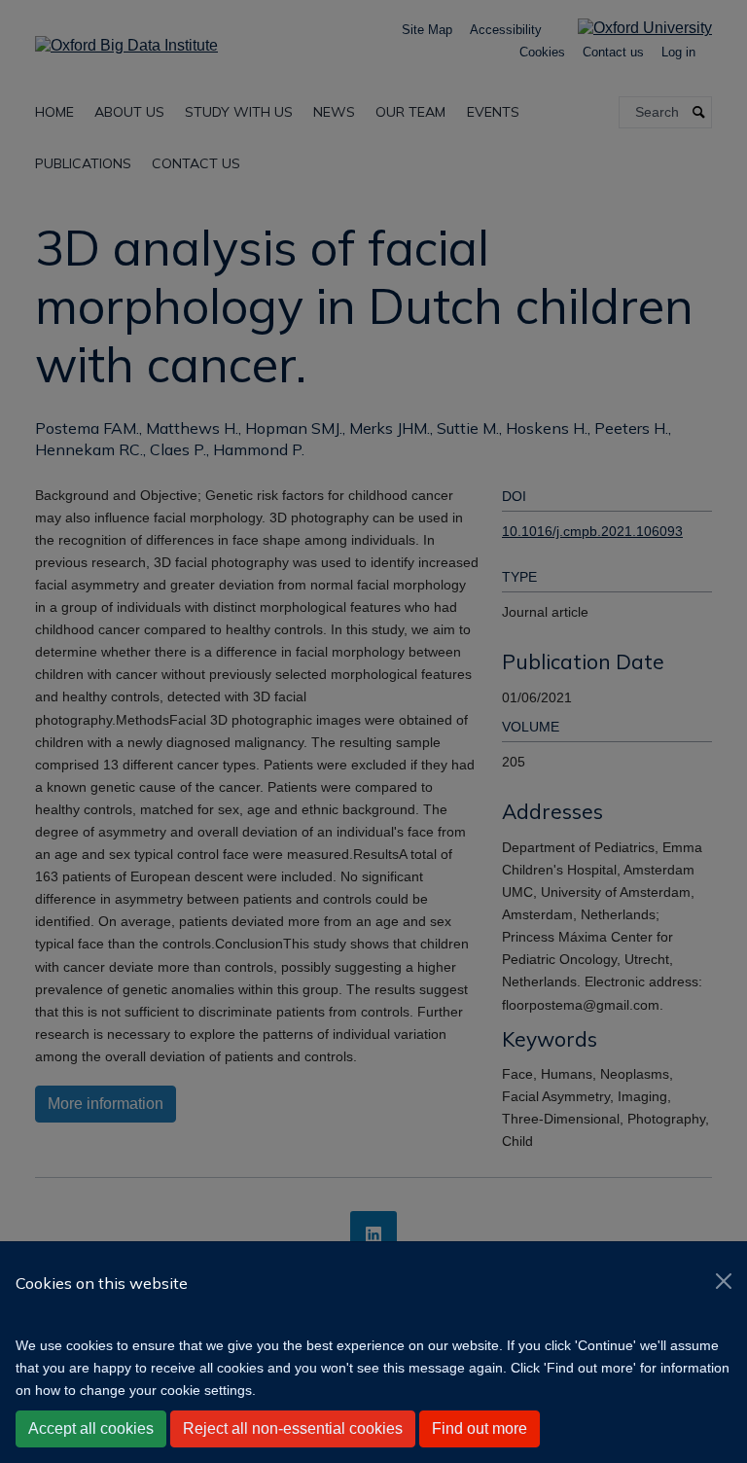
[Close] (723, 1281)
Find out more (479, 1428)
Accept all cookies (91, 1428)
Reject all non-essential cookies (293, 1428)
